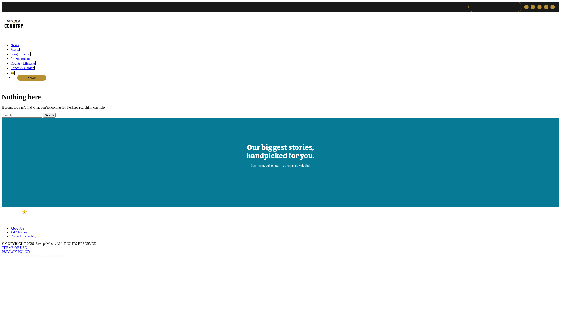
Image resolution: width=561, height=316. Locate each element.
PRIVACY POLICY (16, 251)
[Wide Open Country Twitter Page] (526, 7)
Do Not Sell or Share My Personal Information (33, 256)
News (15, 45)
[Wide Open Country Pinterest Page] (546, 7)
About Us (17, 228)
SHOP (32, 77)
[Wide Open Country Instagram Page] (533, 7)
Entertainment (20, 59)
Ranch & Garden (22, 68)
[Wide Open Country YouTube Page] (552, 7)
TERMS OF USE (14, 248)
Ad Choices (19, 232)
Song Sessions (20, 54)
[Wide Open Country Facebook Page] (539, 7)
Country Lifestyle (23, 63)
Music (15, 49)
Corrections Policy (23, 236)
